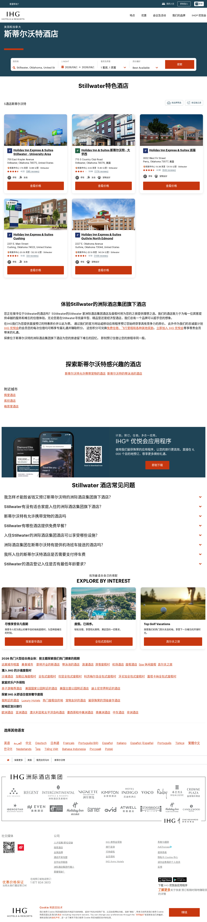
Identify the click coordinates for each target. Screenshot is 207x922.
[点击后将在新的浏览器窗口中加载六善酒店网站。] (13, 792)
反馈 (160, 866)
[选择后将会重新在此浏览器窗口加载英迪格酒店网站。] (130, 792)
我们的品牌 (178, 15)
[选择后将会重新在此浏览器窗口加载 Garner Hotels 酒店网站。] (94, 808)
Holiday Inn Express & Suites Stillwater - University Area (33, 152)
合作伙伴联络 (60, 862)
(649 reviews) (169, 170)
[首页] (8, 760)
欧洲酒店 (7, 712)
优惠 (144, 15)
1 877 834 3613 (40, 882)
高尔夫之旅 (165, 664)
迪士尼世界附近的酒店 (105, 688)
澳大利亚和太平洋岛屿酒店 (47, 712)
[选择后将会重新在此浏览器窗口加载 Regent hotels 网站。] (31, 792)
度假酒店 (131, 664)
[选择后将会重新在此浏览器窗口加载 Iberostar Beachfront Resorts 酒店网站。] (15, 808)
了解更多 (164, 889)
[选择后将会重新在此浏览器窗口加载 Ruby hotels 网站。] (162, 792)
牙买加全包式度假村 (132, 676)
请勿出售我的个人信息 (169, 862)
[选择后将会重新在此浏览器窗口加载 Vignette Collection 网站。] (88, 791)
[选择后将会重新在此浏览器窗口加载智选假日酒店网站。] (56, 808)
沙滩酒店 (7, 676)
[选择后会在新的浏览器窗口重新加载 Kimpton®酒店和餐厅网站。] (109, 792)
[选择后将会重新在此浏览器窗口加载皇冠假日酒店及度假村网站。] (193, 792)
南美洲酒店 (103, 712)
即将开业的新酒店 (48, 664)
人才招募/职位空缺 (63, 842)
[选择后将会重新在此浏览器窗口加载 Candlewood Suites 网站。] (191, 808)
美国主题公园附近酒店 (74, 688)
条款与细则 (163, 841)
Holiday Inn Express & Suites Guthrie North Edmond (101, 236)
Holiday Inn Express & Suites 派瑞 (172, 150)
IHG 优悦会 (11, 328)
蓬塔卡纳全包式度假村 (161, 676)
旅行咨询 (110, 846)
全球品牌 (58, 852)
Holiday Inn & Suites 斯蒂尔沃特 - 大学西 (105, 152)
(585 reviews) (32, 171)
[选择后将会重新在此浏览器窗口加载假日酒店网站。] (75, 808)
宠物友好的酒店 (75, 700)
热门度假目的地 (53, 700)
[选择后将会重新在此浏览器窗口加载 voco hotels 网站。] (147, 792)
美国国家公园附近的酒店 (41, 688)
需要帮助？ (15, 4)
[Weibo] (21, 847)
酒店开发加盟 (60, 857)
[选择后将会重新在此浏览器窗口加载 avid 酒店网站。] (110, 808)
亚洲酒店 (21, 712)
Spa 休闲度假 (147, 664)
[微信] (8, 847)
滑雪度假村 (102, 664)
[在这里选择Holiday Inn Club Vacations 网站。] (172, 808)
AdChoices (164, 846)
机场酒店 (118, 664)
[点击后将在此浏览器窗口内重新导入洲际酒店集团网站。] (36, 777)
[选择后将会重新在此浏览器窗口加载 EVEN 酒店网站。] (36, 808)
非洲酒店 (132, 712)
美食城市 (27, 664)
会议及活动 (159, 15)
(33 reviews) (32, 256)
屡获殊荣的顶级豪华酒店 (104, 700)
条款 (60, 914)
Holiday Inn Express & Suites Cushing (33, 236)
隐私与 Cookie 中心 (168, 857)
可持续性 (110, 851)
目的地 (16, 61)
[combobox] (36, 67)
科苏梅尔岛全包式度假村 (100, 676)
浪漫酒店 (88, 664)
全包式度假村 (47, 676)
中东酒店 (118, 712)
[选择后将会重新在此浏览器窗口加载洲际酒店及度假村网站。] (58, 792)
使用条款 (162, 852)
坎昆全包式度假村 (70, 676)
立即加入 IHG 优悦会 (170, 328)
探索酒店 (58, 847)
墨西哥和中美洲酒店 (80, 712)
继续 (184, 912)
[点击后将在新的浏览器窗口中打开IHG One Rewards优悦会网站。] (181, 821)
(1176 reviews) (101, 171)
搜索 (179, 64)
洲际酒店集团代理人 (64, 866)
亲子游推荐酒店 (12, 688)
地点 (132, 15)
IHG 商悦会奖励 (114, 841)
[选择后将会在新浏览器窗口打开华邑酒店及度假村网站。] (177, 792)
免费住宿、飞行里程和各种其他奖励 (130, 328)
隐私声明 (56, 917)
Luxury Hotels (31, 700)
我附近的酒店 (10, 700)
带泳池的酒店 (71, 664)
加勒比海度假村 (26, 676)
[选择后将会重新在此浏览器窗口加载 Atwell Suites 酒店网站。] (128, 808)
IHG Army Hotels (115, 861)
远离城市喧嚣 (10, 664)
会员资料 (110, 856)
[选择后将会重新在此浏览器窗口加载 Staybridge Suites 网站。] (150, 808)
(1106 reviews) (101, 256)
